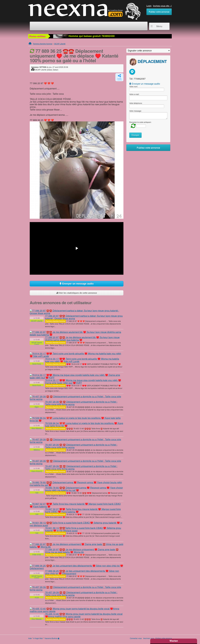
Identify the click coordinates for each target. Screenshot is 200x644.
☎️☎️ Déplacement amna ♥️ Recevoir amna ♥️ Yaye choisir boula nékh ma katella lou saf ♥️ (84, 489)
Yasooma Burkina (50, 638)
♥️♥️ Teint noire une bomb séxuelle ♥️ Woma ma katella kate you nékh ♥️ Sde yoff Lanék (82, 360)
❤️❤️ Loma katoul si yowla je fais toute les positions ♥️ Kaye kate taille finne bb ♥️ (84, 424)
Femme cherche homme (42, 43)
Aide (30, 638)
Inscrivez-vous (148, 638)
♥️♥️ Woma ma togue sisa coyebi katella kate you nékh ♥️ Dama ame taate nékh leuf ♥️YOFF (83, 382)
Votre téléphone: (135, 103)
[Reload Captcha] (132, 125)
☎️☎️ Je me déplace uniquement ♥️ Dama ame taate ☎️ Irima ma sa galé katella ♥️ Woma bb (82, 551)
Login (149, 5)
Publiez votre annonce (159, 11)
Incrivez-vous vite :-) (162, 5)
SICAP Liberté (59, 43)
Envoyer (135, 135)
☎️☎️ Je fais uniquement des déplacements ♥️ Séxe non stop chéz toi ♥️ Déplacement (82, 572)
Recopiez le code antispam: (140, 122)
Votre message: (135, 111)
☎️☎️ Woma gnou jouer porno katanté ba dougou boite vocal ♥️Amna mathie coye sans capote (84, 615)
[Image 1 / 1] (76, 170)
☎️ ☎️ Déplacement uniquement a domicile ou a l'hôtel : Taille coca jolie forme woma (81, 403)
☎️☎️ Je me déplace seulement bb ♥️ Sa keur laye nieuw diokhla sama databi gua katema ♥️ (82, 339)
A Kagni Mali (38, 638)
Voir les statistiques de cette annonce (77, 293)
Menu (159, 26)
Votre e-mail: (134, 94)
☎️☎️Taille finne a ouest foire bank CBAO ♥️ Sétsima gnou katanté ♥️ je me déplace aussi (83, 529)
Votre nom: (133, 86)
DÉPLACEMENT (152, 61)
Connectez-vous (136, 638)
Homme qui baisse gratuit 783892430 (91, 36)
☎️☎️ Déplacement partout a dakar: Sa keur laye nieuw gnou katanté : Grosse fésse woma (84, 317)
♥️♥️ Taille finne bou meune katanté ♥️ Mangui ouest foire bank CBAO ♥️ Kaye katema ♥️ (83, 510)
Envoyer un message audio (77, 283)
